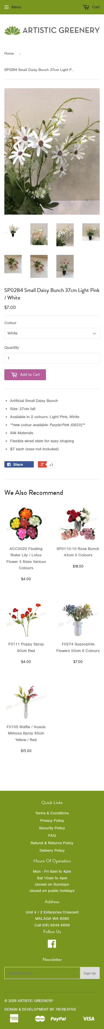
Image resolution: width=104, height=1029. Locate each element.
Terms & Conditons (52, 813)
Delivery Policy (52, 850)
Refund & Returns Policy (52, 842)
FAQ (52, 835)
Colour (10, 322)
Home (9, 53)
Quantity (11, 347)
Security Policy (52, 828)
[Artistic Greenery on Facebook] (52, 945)
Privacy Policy (52, 820)
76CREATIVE (65, 1009)
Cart (95, 7)
